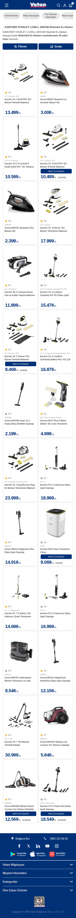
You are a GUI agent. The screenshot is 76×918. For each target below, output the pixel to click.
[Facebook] (19, 846)
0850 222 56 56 (59, 838)
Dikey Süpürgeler (31, 16)
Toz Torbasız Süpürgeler (51, 15)
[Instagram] (56, 846)
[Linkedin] (38, 846)
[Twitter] (28, 846)
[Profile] (64, 5)
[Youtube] (47, 846)
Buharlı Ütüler (11, 16)
